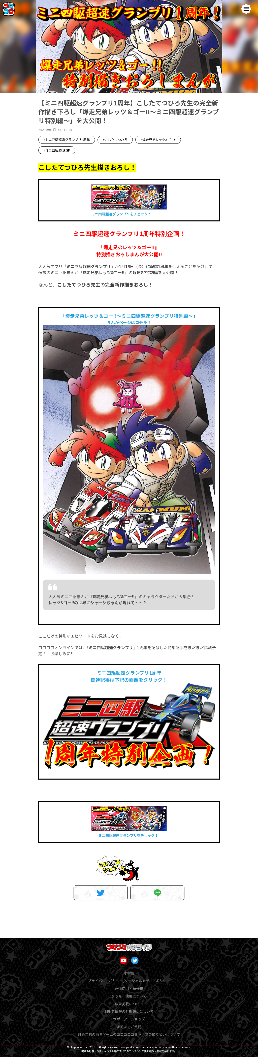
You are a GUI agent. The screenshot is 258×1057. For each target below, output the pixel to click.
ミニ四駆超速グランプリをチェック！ (121, 213)
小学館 (129, 973)
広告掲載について (129, 1003)
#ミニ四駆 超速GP (57, 150)
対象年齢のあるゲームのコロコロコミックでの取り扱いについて (129, 1034)
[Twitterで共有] (101, 892)
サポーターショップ (129, 1018)
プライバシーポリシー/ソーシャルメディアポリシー (129, 980)
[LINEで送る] (157, 892)
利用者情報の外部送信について (129, 1011)
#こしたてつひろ (115, 139)
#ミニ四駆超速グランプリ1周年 (67, 139)
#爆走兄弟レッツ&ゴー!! (158, 139)
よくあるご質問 (129, 1026)
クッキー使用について (129, 995)
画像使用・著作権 (129, 988)
